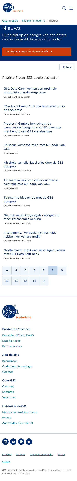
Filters (67, 67)
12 (25, 280)
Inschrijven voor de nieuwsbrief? (27, 51)
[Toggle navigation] (71, 8)
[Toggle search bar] (64, 8)
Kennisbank (9, 360)
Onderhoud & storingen (17, 366)
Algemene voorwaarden (41, 454)
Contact (7, 371)
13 (34, 280)
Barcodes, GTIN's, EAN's (18, 335)
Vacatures (8, 397)
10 (7, 280)
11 (16, 280)
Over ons (8, 386)
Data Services (11, 340)
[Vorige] (6, 270)
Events (6, 417)
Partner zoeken (12, 346)
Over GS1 (6, 454)
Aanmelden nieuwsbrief (17, 422)
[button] (5, 441)
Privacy (61, 454)
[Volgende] (43, 280)
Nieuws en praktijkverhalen (20, 412)
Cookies (6, 461)
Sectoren (8, 391)
